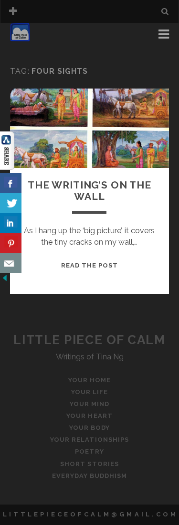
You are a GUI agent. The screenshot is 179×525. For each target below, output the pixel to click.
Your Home (33, 36)
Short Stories (89, 463)
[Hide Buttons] (5, 280)
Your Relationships (89, 439)
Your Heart (89, 415)
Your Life (30, 48)
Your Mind (89, 403)
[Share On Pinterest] (10, 243)
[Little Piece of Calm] (20, 37)
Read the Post (89, 265)
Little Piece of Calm (89, 340)
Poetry (89, 451)
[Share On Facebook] (10, 183)
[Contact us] (10, 263)
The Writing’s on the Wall (89, 190)
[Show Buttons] (7, 167)
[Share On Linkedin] (10, 223)
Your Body (89, 427)
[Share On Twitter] (10, 203)
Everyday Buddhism (89, 475)
